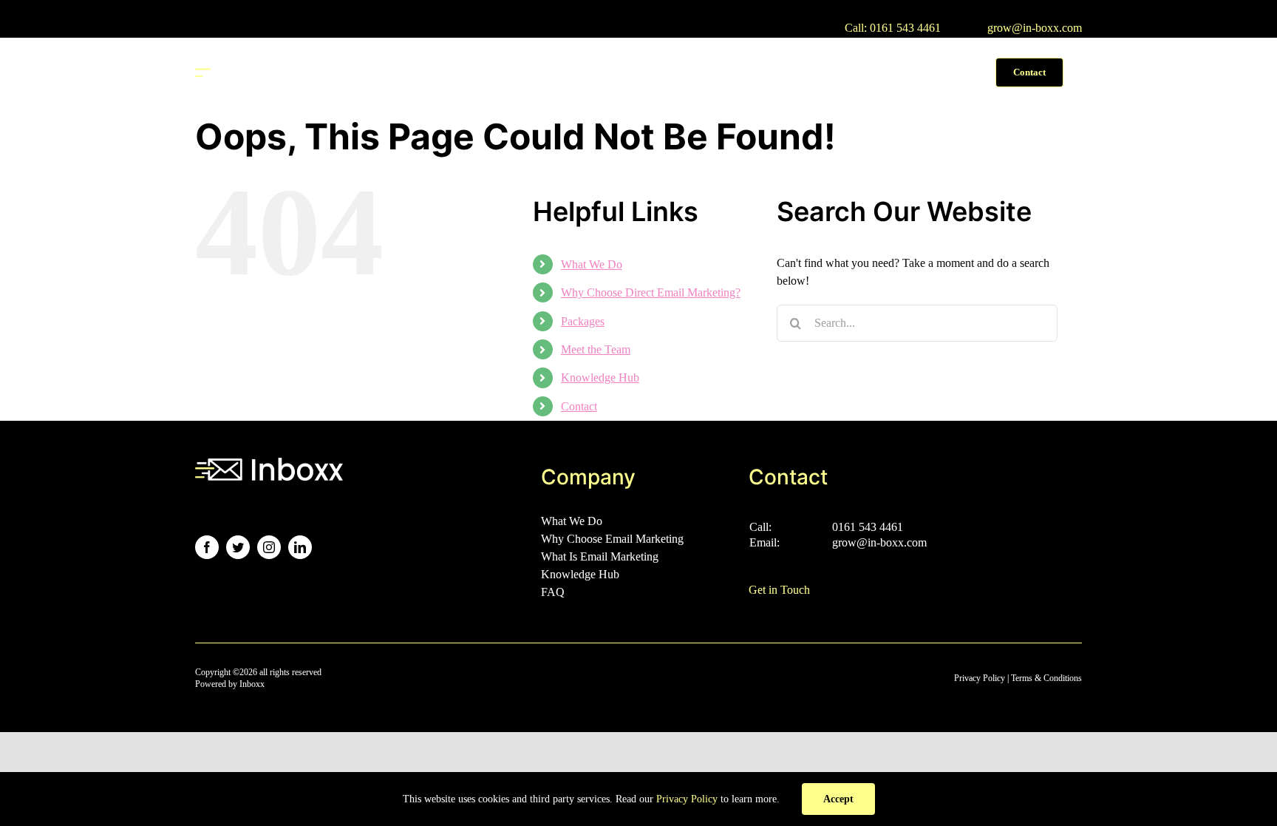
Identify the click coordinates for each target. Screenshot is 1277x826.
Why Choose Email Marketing (612, 538)
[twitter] (238, 547)
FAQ (553, 592)
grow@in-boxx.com (1034, 27)
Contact (579, 406)
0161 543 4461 (867, 527)
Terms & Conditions (1046, 678)
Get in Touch (779, 589)
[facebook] (207, 547)
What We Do (591, 264)
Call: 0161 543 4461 (893, 27)
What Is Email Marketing (599, 556)
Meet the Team (595, 349)
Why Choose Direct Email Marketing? (650, 292)
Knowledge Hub (600, 377)
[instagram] (269, 547)
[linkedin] (300, 547)
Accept (838, 799)
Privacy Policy (979, 678)
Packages (583, 321)
